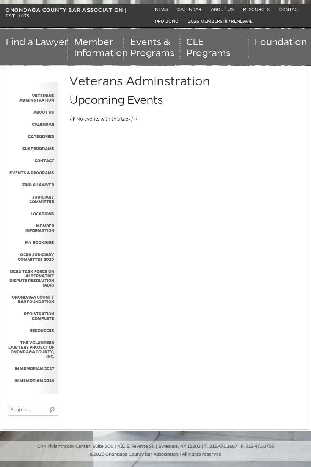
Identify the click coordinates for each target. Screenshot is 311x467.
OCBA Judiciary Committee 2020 (36, 257)
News (161, 9)
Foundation (280, 42)
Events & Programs (31, 173)
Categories (41, 136)
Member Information (39, 228)
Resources (256, 9)
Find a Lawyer (37, 42)
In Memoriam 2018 (34, 380)
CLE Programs (208, 47)
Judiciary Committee (41, 199)
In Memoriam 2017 (34, 368)
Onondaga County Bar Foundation (33, 299)
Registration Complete (39, 316)
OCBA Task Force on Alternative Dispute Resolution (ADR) (31, 278)
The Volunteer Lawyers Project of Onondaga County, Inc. (31, 349)
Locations (42, 214)
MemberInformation (99, 47)
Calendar (189, 9)
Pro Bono (167, 21)
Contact (289, 9)
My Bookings (39, 242)
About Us (222, 9)
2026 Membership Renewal (220, 21)
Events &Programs (152, 47)
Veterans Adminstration (36, 97)
